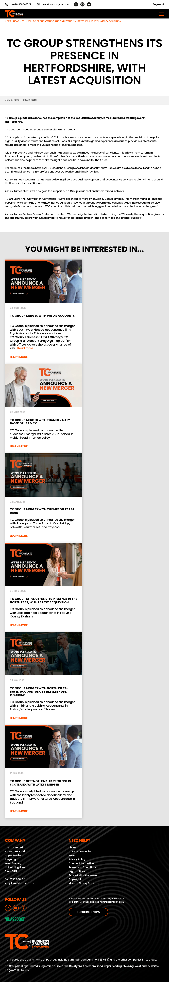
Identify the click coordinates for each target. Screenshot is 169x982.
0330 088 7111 (17, 879)
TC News (26, 21)
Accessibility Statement (83, 875)
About (72, 847)
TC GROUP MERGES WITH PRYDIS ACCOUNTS (43, 312)
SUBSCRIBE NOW (88, 912)
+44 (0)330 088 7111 (20, 4)
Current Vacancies (80, 851)
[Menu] (161, 13)
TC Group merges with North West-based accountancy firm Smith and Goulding (43, 678)
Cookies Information (81, 863)
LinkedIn (76, 4)
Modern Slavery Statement (85, 883)
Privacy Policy (77, 859)
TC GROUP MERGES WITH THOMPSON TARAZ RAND (43, 498)
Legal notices (77, 871)
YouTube (89, 4)
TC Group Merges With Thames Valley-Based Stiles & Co (43, 408)
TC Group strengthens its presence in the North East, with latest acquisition (43, 587)
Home (8, 21)
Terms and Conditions (83, 867)
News (16, 21)
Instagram (82, 4)
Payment (158, 4)
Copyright (75, 879)
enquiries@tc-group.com (56, 4)
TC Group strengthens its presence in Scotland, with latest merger (43, 771)
